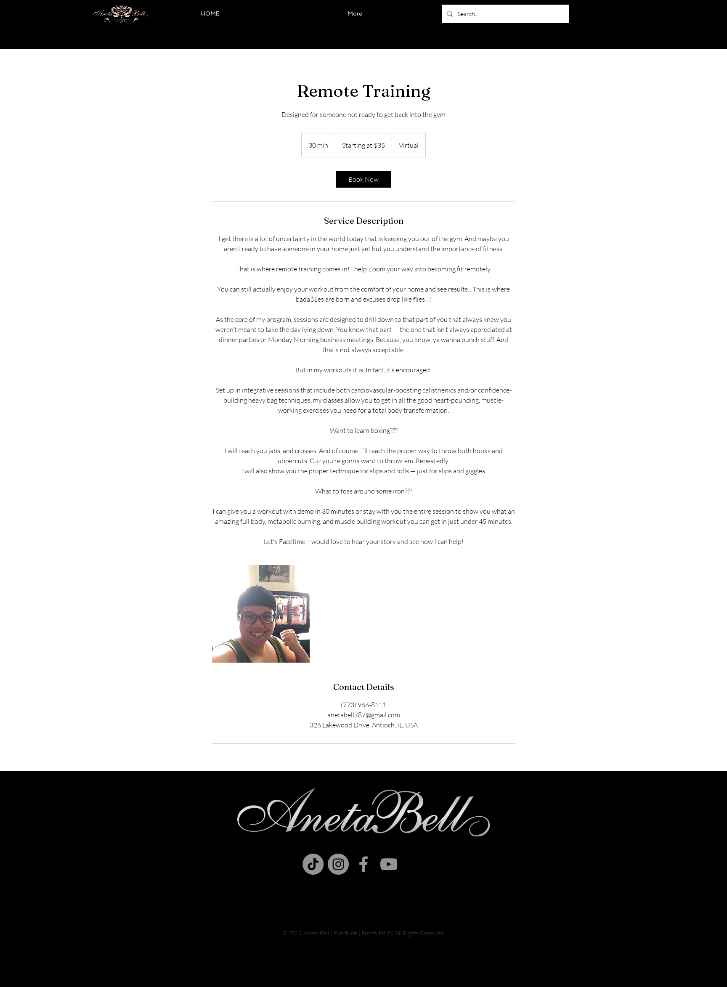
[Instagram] (338, 864)
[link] (363, 179)
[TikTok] (313, 864)
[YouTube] (388, 864)
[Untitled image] (261, 614)
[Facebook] (363, 864)
